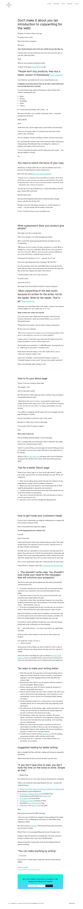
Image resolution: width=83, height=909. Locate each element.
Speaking (69, 3)
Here (51, 319)
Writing (23, 867)
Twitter (13, 903)
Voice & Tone (35, 805)
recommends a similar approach (52, 565)
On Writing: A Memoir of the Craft (31, 794)
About (63, 3)
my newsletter (33, 903)
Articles (49, 3)
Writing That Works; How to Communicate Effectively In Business (41, 789)
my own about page (33, 456)
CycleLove (33, 826)
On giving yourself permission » (34, 869)
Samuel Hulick (36, 67)
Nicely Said (47, 796)
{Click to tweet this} (57, 75)
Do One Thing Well (35, 803)
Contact (77, 3)
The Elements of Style (27, 801)
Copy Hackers (24, 798)
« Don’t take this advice (22, 869)
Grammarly (45, 734)
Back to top (72, 903)
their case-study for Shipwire (42, 174)
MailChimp (23, 805)
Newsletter (56, 3)
